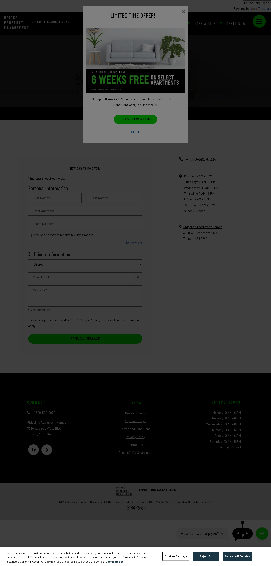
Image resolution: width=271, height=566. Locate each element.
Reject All (206, 556)
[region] (135, 556)
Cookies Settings (176, 556)
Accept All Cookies (237, 556)
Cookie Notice (114, 561)
